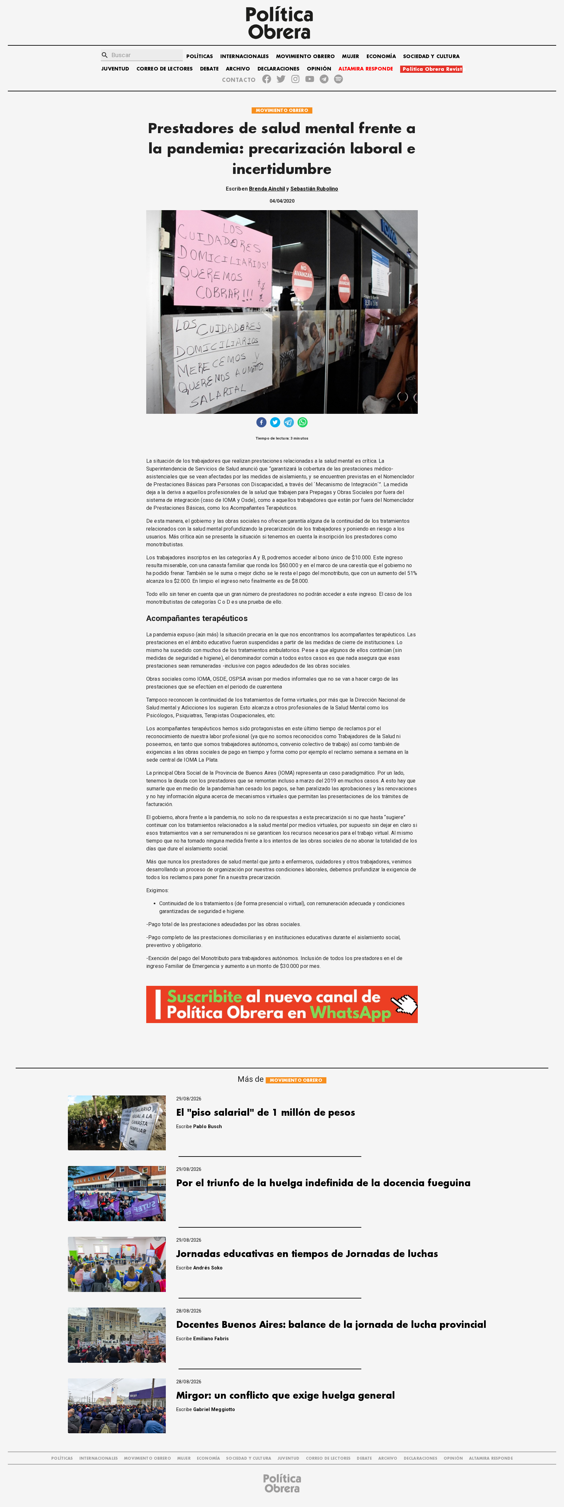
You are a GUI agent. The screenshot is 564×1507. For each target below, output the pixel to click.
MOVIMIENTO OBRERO (305, 56)
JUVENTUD (115, 69)
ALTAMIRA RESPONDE (365, 69)
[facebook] (261, 423)
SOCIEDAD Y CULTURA (431, 56)
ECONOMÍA (381, 56)
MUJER (350, 56)
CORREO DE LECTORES (164, 69)
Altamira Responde (491, 1458)
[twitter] (275, 423)
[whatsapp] (302, 423)
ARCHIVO (238, 69)
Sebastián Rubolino (314, 189)
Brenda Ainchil (267, 189)
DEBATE (209, 69)
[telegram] (289, 423)
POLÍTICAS (199, 56)
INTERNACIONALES (244, 56)
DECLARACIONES (279, 69)
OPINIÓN (319, 69)
